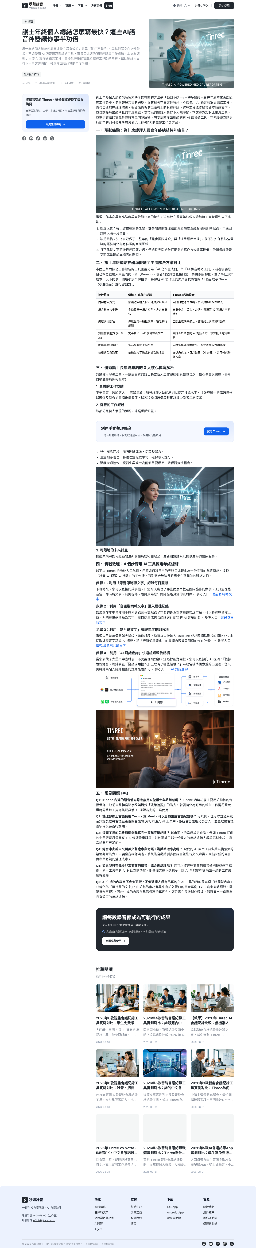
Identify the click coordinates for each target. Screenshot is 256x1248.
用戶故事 (208, 1212)
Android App (175, 1212)
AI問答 (99, 1223)
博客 (133, 1223)
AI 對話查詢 (179, 669)
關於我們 (208, 1207)
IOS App (172, 1207)
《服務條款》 (92, 1243)
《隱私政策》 (108, 1243)
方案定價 (96, 5)
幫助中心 (136, 1207)
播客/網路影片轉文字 (111, 646)
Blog (109, 5)
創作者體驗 (210, 1218)
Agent (98, 1229)
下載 (80, 5)
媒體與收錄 (210, 1223)
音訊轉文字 (101, 1212)
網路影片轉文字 (104, 1218)
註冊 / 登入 (202, 5)
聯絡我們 (136, 1218)
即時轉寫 (100, 1207)
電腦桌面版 (174, 1218)
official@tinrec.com (44, 1220)
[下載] (86, 5)
